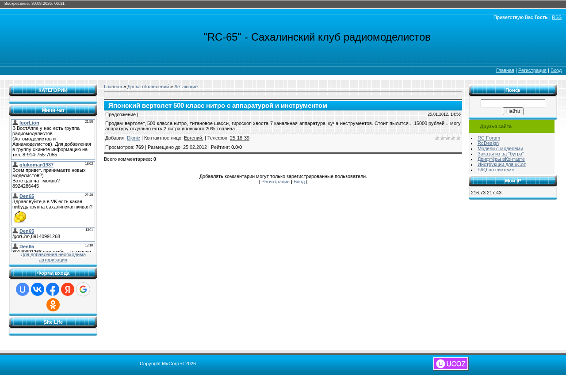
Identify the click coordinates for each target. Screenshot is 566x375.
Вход (556, 70)
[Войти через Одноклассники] (53, 304)
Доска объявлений (148, 86)
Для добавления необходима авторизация (53, 257)
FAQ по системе (496, 169)
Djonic (133, 137)
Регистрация (532, 70)
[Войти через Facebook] (52, 289)
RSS (557, 17)
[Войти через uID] (22, 289)
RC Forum (489, 137)
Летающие (186, 86)
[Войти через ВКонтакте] (37, 289)
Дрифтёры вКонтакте (501, 159)
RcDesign (488, 143)
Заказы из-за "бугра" (501, 153)
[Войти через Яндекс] (67, 289)
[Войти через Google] (83, 289)
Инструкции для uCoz (502, 164)
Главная (505, 70)
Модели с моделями (500, 148)
